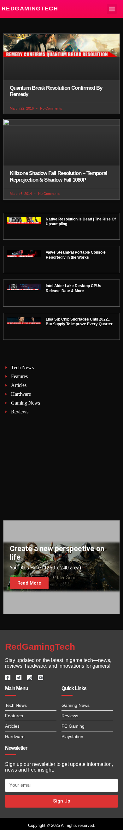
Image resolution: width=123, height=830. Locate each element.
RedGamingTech (30, 8)
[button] (112, 9)
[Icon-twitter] (18, 678)
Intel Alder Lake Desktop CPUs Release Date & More (73, 288)
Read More (29, 583)
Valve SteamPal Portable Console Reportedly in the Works (76, 255)
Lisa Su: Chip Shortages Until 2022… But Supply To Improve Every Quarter (79, 322)
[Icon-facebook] (7, 678)
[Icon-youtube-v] (40, 678)
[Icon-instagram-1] (29, 678)
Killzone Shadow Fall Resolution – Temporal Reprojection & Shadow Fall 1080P (58, 176)
